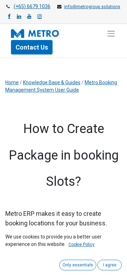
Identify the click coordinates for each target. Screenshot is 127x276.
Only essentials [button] (77, 265)
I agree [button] (109, 265)
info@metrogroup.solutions (92, 6)
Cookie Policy (81, 244)
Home (12, 82)
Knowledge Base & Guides (51, 82)
